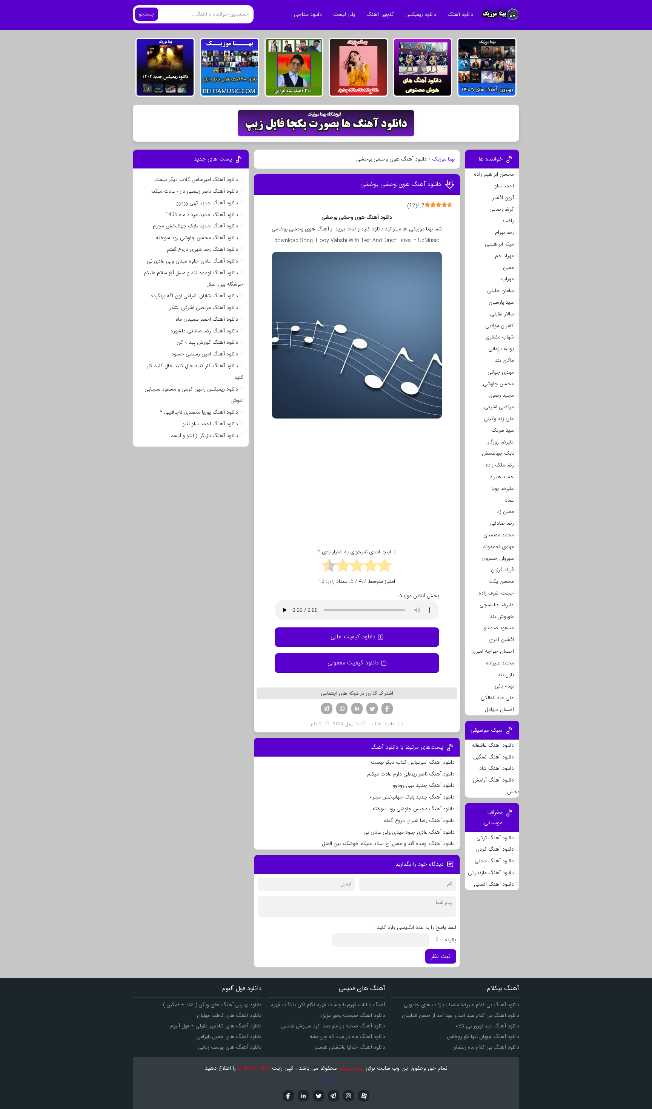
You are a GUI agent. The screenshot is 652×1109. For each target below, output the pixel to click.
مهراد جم (504, 256)
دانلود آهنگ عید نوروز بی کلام (487, 1026)
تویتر (372, 708)
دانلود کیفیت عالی (353, 636)
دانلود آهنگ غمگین (493, 757)
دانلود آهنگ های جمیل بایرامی (228, 1036)
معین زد (505, 511)
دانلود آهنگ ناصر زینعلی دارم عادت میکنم (411, 774)
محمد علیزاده (500, 663)
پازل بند (506, 674)
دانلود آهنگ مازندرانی (491, 872)
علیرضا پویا (503, 488)
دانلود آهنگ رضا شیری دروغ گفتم (419, 820)
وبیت (326, 1079)
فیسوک (387, 708)
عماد (509, 500)
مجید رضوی (501, 395)
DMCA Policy (254, 1068)
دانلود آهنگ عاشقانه (493, 745)
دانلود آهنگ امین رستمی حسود (204, 354)
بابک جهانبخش (498, 453)
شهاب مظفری (499, 337)
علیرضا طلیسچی (497, 605)
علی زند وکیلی (499, 418)
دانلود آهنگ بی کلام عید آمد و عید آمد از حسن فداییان (460, 1015)
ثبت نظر (441, 956)
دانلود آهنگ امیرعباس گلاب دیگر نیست (413, 762)
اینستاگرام (348, 1095)
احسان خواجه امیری (492, 651)
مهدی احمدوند (498, 546)
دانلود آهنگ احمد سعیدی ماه (206, 319)
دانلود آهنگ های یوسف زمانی (229, 1047)
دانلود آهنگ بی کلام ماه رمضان (485, 1047)
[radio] (385, 566)
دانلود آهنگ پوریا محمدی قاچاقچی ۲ (199, 412)
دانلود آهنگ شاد (496, 768)
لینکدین (357, 708)
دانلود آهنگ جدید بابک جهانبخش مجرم (412, 797)
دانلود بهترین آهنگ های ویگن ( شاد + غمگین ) (212, 1005)
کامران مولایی (499, 325)
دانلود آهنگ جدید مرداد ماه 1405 (201, 214)
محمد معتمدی (498, 535)
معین (508, 267)
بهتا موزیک (443, 159)
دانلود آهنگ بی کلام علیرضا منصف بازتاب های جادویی (461, 1005)
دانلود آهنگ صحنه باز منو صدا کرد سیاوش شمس (333, 1026)
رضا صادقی (502, 523)
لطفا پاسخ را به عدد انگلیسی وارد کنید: (415, 927)
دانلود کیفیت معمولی (353, 662)
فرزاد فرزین (502, 569)
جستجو (146, 14)
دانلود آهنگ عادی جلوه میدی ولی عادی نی (409, 832)
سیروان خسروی (497, 558)
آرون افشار (503, 197)
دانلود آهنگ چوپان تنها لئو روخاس (483, 1036)
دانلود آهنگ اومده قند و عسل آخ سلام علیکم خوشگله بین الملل (388, 843)
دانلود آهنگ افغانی (494, 884)
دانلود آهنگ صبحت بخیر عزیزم (352, 1015)
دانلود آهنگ (460, 14)
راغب (508, 220)
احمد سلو (504, 186)
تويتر (318, 1095)
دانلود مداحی (308, 14)
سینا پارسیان (501, 302)
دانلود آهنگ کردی (494, 849)
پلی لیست (344, 14)
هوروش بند (502, 616)
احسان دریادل (499, 709)
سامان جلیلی (500, 290)
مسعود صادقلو (499, 628)
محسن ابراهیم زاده (494, 174)
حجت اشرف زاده (496, 593)
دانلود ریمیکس (420, 14)
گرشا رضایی (501, 209)
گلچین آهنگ (380, 14)
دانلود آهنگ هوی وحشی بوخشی (400, 184)
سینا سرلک (502, 430)
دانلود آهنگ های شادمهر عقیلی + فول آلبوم (215, 1026)
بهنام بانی (504, 686)
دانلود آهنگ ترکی (495, 838)
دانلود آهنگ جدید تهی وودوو (424, 785)
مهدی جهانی (500, 372)
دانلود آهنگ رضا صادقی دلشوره (204, 331)
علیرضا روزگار (500, 442)
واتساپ (342, 708)
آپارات (363, 1095)
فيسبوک (288, 1095)
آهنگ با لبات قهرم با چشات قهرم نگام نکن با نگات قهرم (328, 1005)
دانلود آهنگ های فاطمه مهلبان (229, 1015)
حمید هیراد (502, 477)
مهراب (507, 279)
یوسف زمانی (501, 348)
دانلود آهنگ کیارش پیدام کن (207, 342)
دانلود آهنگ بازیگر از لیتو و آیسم (204, 435)
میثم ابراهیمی (499, 244)
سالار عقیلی (502, 314)
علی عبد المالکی (497, 698)
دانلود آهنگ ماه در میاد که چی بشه (347, 1036)
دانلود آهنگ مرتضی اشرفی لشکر (203, 307)
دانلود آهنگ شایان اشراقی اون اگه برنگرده (194, 296)
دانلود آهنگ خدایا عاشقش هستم (350, 1047)
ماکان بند (504, 360)
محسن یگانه (501, 581)
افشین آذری (501, 639)
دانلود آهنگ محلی (494, 861)
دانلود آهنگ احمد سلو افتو (210, 424)
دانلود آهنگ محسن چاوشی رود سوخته (413, 809)
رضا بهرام (504, 232)
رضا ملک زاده (499, 465)
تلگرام (326, 708)
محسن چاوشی (498, 384)
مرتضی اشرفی (499, 407)
